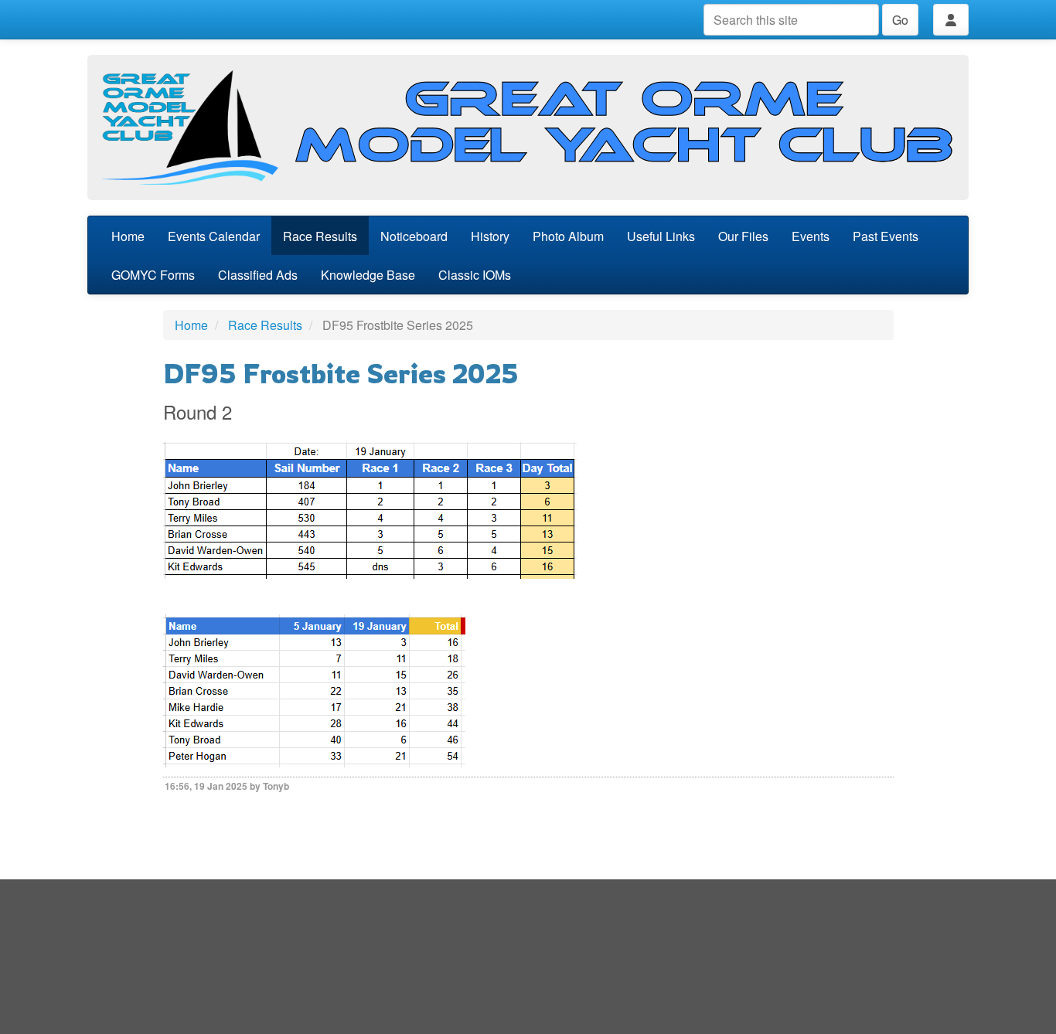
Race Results (320, 236)
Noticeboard (414, 236)
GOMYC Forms (153, 275)
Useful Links (661, 236)
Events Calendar (214, 236)
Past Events (885, 236)
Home (128, 236)
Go (900, 20)
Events (810, 236)
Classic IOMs (474, 275)
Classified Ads (258, 275)
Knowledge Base (368, 275)
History (490, 236)
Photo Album (568, 236)
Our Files (743, 236)
